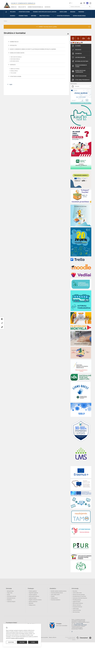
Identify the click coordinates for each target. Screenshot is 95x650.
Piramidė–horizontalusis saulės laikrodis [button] (44, 11)
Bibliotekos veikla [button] (44, 15)
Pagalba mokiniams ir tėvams (81, 66)
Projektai (53, 596)
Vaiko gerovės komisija (15, 56)
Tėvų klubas (13, 72)
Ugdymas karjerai (80, 57)
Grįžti (11, 84)
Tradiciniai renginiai (11, 601)
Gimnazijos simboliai (11, 596)
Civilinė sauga (76, 608)
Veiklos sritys (22, 7)
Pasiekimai (9, 599)
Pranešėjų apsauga (77, 599)
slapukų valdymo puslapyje (17, 638)
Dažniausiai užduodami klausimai (80, 598)
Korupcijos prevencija (77, 606)
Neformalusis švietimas (81, 61)
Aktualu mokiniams (77, 605)
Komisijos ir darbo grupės (17, 52)
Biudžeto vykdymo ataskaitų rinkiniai (58, 591)
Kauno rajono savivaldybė (61, 625)
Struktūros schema (15, 76)
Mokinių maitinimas (33, 601)
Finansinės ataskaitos (55, 599)
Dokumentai (78, 53)
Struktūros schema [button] (24, 11)
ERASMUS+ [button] (12, 15)
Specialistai (13, 45)
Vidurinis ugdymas (33, 594)
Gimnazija (13, 7)
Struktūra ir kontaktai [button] (63, 15)
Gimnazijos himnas (11, 598)
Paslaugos (78, 49)
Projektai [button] (13, 11)
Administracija (14, 41)
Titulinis (5, 21)
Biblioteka (31, 603)
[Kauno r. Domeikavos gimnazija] (7, 4)
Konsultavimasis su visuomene (79, 596)
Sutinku (33, 642)
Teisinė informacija (77, 610)
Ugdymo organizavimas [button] (79, 15)
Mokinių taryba (14, 70)
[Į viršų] (90, 638)
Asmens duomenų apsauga (79, 594)
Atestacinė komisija (15, 59)
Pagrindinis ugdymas (33, 592)
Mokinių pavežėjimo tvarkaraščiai (80, 71)
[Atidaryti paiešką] (89, 6)
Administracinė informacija (35, 7)
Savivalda (13, 64)
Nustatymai (11, 642)
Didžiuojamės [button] (63, 11)
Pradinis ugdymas (33, 591)
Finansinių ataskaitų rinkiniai (57, 592)
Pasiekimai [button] (81, 11)
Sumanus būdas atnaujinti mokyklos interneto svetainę (70, 638)
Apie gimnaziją (10, 591)
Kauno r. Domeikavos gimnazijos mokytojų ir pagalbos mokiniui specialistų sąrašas (33, 49)
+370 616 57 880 (79, 623)
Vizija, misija (9, 592)
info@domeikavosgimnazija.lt (80, 624)
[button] (81, 3)
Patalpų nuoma (32, 605)
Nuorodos (75, 591)
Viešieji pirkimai (54, 598)
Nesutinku (22, 642)
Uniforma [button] (33, 15)
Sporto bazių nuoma (80, 76)
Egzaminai (78, 45)
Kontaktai (47, 7)
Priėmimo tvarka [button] (23, 15)
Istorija (8, 594)
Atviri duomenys (76, 612)
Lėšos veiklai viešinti (55, 594)
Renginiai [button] (72, 11)
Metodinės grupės (14, 61)
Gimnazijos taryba (14, 68)
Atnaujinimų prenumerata (82, 79)
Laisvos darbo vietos (77, 592)
